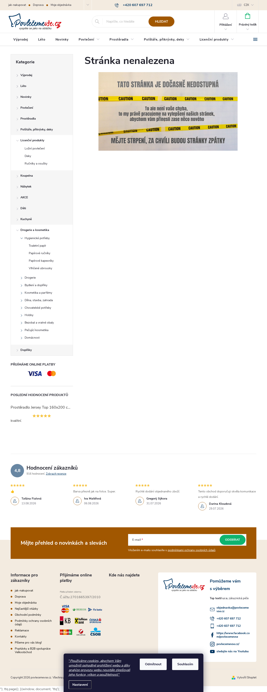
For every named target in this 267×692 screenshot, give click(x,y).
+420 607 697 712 (229, 619)
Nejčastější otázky (26, 609)
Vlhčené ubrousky (40, 268)
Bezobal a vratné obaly (39, 323)
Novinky (25, 97)
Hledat (161, 21)
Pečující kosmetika (36, 330)
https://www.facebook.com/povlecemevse (233, 635)
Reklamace (22, 630)
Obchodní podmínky (28, 615)
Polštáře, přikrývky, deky (36, 129)
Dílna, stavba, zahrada (39, 300)
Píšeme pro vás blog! (28, 643)
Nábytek (25, 187)
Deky (28, 156)
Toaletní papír (37, 246)
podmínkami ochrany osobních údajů (191, 550)
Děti (23, 208)
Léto (23, 86)
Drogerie (30, 278)
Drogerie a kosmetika (34, 230)
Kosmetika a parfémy (38, 293)
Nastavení (80, 684)
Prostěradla (28, 119)
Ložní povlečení (35, 148)
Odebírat (232, 540)
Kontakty (20, 636)
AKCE (24, 197)
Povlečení (26, 108)
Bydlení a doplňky (36, 285)
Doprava (38, 5)
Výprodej (26, 75)
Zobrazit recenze (56, 474)
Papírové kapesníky (41, 261)
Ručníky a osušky (36, 164)
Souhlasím (185, 664)
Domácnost (32, 338)
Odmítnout (153, 664)
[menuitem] (20, 39)
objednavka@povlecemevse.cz (233, 609)
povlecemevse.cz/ (228, 644)
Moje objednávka (61, 5)
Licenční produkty (32, 140)
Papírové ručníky (39, 253)
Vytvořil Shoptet (246, 677)
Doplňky (26, 350)
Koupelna (26, 176)
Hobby (29, 315)
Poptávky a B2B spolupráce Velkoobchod (32, 650)
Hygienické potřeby (37, 238)
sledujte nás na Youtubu (233, 651)
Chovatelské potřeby (38, 308)
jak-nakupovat (17, 5)
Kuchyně (26, 219)
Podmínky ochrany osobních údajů (33, 622)
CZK (246, 5)
